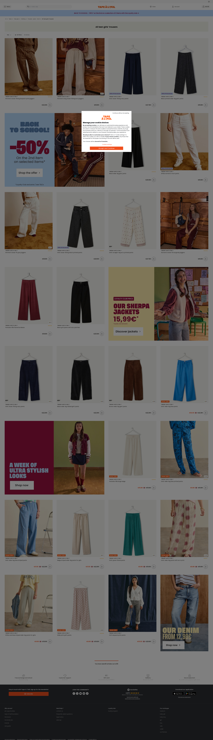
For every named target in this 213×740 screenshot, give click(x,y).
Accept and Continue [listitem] (106, 148)
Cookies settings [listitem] (107, 144)
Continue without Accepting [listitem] (120, 113)
